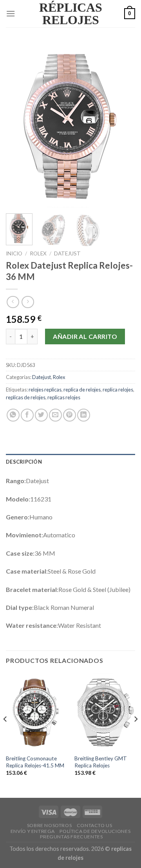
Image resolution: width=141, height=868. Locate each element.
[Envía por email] (55, 415)
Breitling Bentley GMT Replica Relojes (100, 762)
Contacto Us (94, 825)
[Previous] (18, 125)
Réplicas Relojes (70, 13)
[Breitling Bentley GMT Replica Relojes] (104, 712)
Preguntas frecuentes (71, 837)
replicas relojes (63, 397)
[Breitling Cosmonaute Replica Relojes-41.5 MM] (36, 712)
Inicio (14, 253)
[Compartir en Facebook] (27, 415)
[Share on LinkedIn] (83, 415)
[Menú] (10, 13)
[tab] (70, 461)
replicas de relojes (25, 397)
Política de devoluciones (95, 831)
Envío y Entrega (33, 831)
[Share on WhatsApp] (13, 415)
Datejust (67, 253)
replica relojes (118, 389)
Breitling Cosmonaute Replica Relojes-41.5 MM (35, 762)
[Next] (123, 125)
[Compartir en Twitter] (41, 415)
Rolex (38, 253)
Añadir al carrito (85, 336)
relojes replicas (45, 389)
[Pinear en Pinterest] (69, 415)
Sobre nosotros (49, 825)
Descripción (24, 462)
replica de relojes (82, 389)
